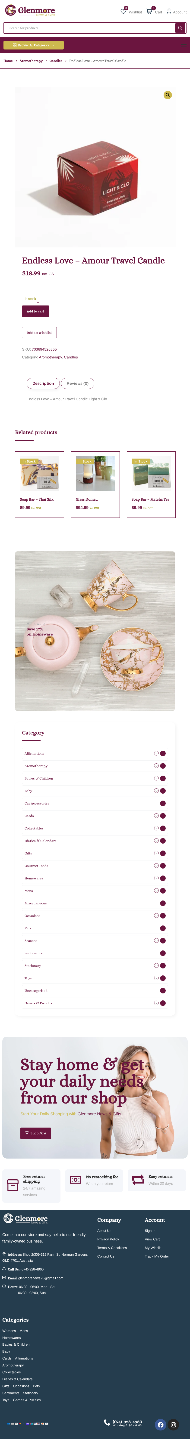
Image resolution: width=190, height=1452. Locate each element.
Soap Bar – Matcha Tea (150, 499)
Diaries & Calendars (17, 1379)
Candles (56, 61)
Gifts (6, 1386)
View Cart (152, 1239)
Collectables (11, 1372)
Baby (6, 1351)
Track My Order (157, 1256)
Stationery (30, 1393)
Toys (6, 1400)
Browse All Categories (33, 45)
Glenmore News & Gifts (99, 1114)
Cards (7, 1358)
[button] (168, 95)
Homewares (11, 1338)
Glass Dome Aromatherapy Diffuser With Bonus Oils (95, 499)
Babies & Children (15, 1344)
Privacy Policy (108, 1239)
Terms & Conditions (112, 1248)
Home (8, 61)
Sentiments (10, 1393)
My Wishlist (153, 1248)
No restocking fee (102, 1177)
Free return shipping (34, 1179)
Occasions (21, 1386)
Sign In (150, 1231)
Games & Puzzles (27, 1400)
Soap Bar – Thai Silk (37, 499)
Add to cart (35, 311)
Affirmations (24, 1358)
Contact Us (105, 1256)
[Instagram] (173, 1424)
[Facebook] (160, 1424)
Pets (36, 1386)
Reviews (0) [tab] (78, 383)
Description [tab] (43, 383)
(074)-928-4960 (32, 1269)
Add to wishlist (39, 332)
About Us (104, 1231)
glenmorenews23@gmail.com (40, 1278)
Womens (9, 1331)
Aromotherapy (31, 61)
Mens (23, 1331)
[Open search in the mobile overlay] (95, 28)
